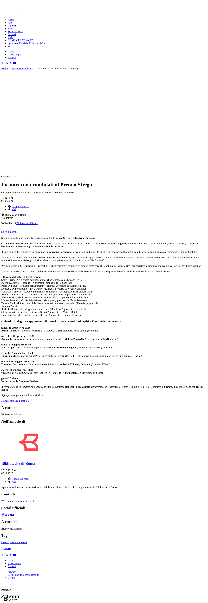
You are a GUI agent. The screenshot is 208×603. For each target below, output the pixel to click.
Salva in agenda (9, 231)
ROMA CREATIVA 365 (20, 40)
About (11, 19)
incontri (5, 542)
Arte (10, 22)
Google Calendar (20, 206)
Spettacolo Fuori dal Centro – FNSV (27, 43)
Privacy (12, 572)
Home (4, 68)
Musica (11, 28)
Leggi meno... (21, 400)
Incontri (12, 34)
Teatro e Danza (15, 31)
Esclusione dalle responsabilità (23, 574)
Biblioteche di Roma (22, 68)
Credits (11, 577)
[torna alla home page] (14, 6)
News (11, 51)
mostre (23, 542)
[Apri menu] (3, 14)
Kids (10, 37)
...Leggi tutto (7, 400)
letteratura (15, 542)
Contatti (12, 57)
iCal (14, 209)
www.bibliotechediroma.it (20, 501)
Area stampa (14, 54)
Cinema (12, 25)
